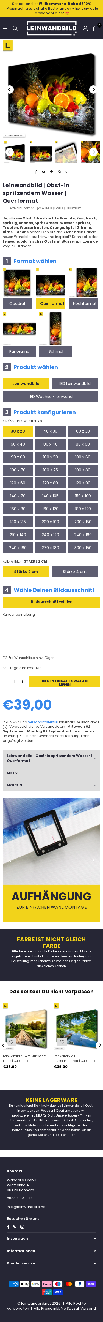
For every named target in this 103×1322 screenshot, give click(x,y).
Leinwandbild (26, 383)
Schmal (56, 351)
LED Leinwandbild (75, 383)
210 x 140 (18, 535)
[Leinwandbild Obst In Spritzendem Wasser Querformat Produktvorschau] (15, 152)
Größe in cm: (22, 421)
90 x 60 (18, 457)
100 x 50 (50, 457)
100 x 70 (18, 470)
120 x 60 (17, 483)
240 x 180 (18, 547)
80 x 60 (83, 444)
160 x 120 (51, 509)
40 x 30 (50, 431)
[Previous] (9, 89)
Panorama (19, 351)
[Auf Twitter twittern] (44, 172)
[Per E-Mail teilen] (67, 172)
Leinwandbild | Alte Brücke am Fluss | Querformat (25, 1058)
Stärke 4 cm (75, 571)
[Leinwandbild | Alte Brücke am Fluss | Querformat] (26, 1026)
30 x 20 (18, 431)
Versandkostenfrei (43, 722)
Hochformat (85, 303)
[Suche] (15, 28)
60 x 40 (18, 444)
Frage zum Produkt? (24, 668)
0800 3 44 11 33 (20, 1198)
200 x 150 (82, 522)
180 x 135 (18, 522)
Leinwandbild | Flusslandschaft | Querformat (76, 1058)
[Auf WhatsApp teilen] (59, 172)
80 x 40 (50, 444)
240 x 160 (83, 535)
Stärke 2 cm (26, 571)
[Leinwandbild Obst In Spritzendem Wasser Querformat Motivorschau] (41, 152)
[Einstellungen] (85, 28)
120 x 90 (83, 483)
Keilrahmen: (25, 561)
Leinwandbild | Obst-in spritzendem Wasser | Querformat (49, 758)
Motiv (12, 772)
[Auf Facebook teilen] (36, 172)
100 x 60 (82, 457)
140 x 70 (18, 496)
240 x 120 (50, 535)
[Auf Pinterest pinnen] (51, 172)
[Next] (93, 89)
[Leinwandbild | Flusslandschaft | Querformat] (77, 1026)
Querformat (52, 303)
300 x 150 (82, 547)
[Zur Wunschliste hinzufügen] (11, 1042)
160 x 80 (18, 509)
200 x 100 (50, 522)
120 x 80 (50, 483)
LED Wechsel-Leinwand (51, 396)
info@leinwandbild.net (27, 1206)
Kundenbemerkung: (19, 614)
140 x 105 (50, 496)
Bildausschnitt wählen (52, 601)
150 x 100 (83, 496)
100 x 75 (50, 470)
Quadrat (17, 303)
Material (15, 785)
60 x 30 (83, 431)
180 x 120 (83, 509)
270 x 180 (50, 547)
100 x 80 (82, 470)
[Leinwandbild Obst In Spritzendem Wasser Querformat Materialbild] (66, 152)
